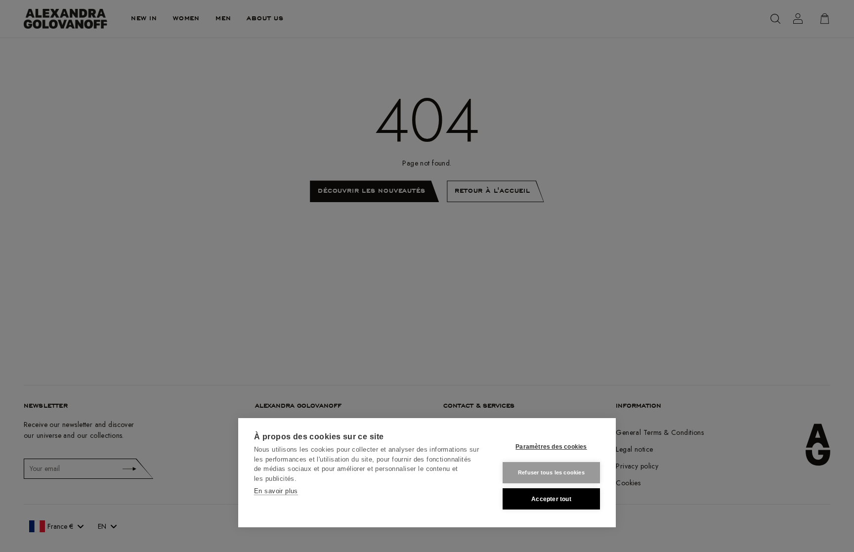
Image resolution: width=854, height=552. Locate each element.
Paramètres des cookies (551, 446)
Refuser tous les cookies (551, 472)
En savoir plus (276, 491)
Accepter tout (551, 499)
